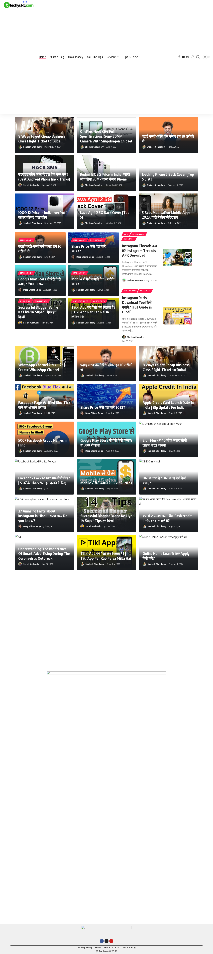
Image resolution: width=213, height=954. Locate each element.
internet (129, 239)
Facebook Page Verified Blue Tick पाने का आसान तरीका (44, 405)
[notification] (193, 57)
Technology (97, 240)
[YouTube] (183, 57)
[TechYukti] (18, 57)
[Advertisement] (18, 61)
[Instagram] (188, 57)
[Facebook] (179, 57)
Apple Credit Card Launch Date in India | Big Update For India (168, 405)
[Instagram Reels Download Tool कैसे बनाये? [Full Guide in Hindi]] (177, 315)
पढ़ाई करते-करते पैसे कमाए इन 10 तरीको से (39, 248)
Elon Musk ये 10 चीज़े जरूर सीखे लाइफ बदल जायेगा (165, 442)
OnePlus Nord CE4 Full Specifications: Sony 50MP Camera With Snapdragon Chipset (106, 136)
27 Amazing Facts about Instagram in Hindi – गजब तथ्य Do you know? (42, 516)
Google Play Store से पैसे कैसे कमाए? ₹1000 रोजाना (39, 281)
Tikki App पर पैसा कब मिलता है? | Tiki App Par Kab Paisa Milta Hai (93, 312)
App (126, 234)
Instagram (138, 234)
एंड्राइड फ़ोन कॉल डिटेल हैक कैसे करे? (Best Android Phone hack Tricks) (44, 176)
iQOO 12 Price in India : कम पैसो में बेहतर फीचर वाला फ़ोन (42, 215)
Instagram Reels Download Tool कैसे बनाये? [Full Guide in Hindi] (137, 304)
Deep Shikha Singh (85, 256)
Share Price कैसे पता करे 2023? (88, 248)
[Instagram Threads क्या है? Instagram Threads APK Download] (177, 257)
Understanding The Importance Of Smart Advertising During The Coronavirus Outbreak (44, 553)
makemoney (26, 240)
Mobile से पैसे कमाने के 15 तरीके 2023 (106, 482)
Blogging (25, 301)
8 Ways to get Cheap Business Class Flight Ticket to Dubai (41, 138)
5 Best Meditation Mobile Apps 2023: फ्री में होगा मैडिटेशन (166, 215)
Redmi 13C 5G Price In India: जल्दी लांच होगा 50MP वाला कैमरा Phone (105, 176)
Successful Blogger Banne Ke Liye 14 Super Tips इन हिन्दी (38, 312)
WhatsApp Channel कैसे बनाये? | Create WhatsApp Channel (41, 367)
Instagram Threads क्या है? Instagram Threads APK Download (139, 250)
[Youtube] (111, 941)
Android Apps (80, 301)
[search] (198, 57)
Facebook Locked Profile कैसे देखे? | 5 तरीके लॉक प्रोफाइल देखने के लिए (44, 480)
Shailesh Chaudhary (32, 146)
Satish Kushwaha (31, 185)
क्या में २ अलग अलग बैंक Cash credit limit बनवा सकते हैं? (167, 518)
